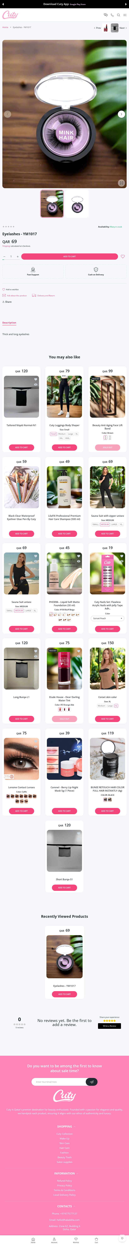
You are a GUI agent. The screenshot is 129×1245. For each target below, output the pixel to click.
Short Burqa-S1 (64, 879)
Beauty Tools (65, 1157)
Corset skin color (107, 697)
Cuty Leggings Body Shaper (64, 425)
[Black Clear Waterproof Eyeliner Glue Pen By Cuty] (21, 487)
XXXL (67, 438)
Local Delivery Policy (64, 1194)
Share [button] (8, 301)
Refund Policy (64, 1180)
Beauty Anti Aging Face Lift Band (108, 427)
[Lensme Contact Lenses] (21, 759)
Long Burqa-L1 (21, 697)
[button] (3, 4)
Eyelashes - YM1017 (64, 985)
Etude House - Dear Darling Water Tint (64, 698)
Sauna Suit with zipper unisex (107, 515)
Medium (62, 434)
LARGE (28, 610)
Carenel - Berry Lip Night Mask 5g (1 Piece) (64, 789)
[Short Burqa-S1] (64, 851)
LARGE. (114, 524)
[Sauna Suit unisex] (21, 573)
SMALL (95, 524)
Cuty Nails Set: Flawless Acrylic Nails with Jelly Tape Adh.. (107, 605)
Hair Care (64, 1147)
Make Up (64, 1138)
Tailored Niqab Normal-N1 (21, 425)
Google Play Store (78, 4)
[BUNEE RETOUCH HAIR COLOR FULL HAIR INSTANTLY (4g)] (107, 759)
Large (70, 434)
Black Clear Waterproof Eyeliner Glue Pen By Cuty (21, 517)
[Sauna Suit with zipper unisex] (107, 487)
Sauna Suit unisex (21, 601)
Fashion (64, 1152)
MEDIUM (105, 524)
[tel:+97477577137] (112, 14)
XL (77, 434)
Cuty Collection (64, 1133)
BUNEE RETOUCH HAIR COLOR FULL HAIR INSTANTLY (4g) (107, 789)
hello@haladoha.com (68, 1219)
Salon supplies (64, 1162)
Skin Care (64, 1143)
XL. (121, 524)
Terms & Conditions (64, 1190)
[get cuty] (10, 15)
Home (5, 27)
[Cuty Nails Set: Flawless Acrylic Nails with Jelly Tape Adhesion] (107, 573)
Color (107, 613)
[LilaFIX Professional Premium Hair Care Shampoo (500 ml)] (64, 487)
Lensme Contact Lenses (21, 787)
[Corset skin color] (107, 669)
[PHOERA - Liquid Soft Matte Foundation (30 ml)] (64, 573)
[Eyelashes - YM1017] (64, 956)
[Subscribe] (92, 1082)
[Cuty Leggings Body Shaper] (64, 397)
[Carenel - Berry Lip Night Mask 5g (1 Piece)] (64, 759)
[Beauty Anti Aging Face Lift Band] (107, 397)
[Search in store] (118, 14)
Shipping (6, 246)
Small (53, 434)
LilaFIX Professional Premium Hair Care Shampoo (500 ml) (64, 517)
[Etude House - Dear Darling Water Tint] (64, 669)
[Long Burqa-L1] (21, 669)
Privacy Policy (64, 1185)
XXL (61, 438)
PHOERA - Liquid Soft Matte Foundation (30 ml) (64, 603)
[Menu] (125, 14)
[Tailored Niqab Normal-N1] (21, 397)
